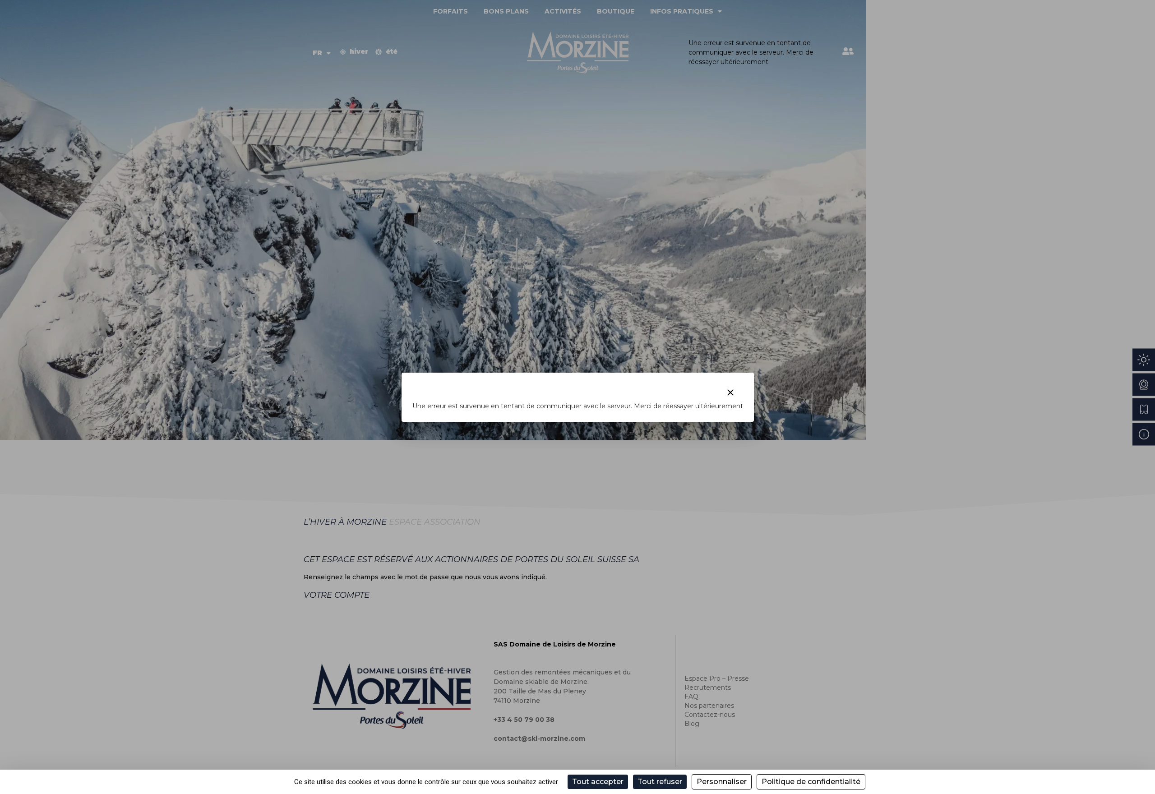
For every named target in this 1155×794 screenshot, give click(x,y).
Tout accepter (598, 781)
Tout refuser (660, 781)
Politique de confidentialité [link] (811, 781)
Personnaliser (722, 781)
